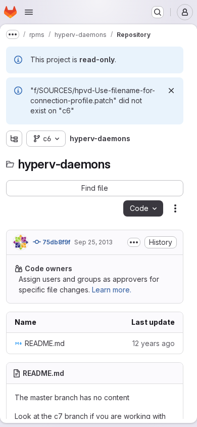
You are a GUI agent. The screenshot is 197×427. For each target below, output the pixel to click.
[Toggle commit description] (133, 242)
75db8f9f (55, 242)
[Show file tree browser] (14, 139)
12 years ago (153, 343)
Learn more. (111, 289)
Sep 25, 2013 (93, 242)
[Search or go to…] (158, 12)
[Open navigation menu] (29, 12)
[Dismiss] (171, 90)
